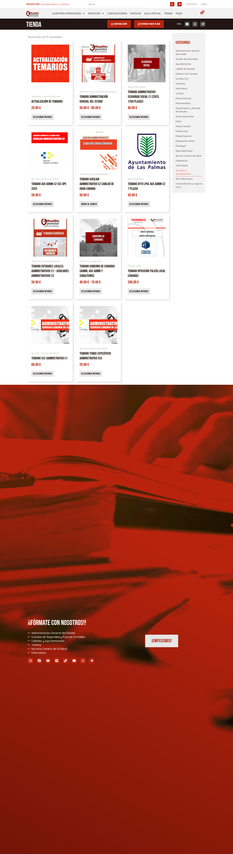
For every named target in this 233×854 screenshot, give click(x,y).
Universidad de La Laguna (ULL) (189, 185)
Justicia (179, 93)
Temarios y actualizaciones (183, 172)
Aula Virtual (152, 13)
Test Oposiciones (184, 178)
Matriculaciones (183, 98)
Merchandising (183, 103)
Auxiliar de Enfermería (187, 59)
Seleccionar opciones (42, 117)
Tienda (168, 13)
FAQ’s (179, 13)
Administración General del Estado (187, 52)
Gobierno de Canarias (186, 73)
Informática (181, 88)
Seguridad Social (184, 150)
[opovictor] (32, 13)
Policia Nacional (183, 136)
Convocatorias (117, 13)
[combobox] (116, 4)
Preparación (182, 160)
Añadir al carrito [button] (89, 204)
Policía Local (182, 131)
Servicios (94, 13)
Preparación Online (185, 141)
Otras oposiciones (185, 116)
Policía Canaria (183, 126)
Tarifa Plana (182, 165)
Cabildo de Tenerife (185, 68)
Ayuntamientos (183, 63)
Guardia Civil (182, 78)
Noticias (135, 13)
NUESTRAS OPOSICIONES (66, 13)
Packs (178, 121)
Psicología (181, 145)
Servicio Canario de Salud (188, 155)
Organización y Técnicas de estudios (188, 110)
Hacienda (180, 83)
